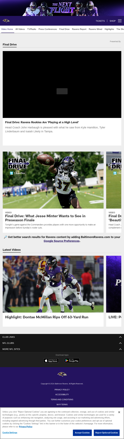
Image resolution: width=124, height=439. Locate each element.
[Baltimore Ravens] (62, 374)
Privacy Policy (62, 389)
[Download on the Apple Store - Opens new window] (51, 361)
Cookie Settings (9, 432)
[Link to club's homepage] (6, 19)
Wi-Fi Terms (62, 404)
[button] (62, 91)
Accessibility (62, 394)
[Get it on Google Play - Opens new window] (72, 362)
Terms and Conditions (62, 399)
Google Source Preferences (62, 241)
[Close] (119, 412)
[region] (62, 423)
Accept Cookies (82, 433)
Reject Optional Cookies (106, 433)
